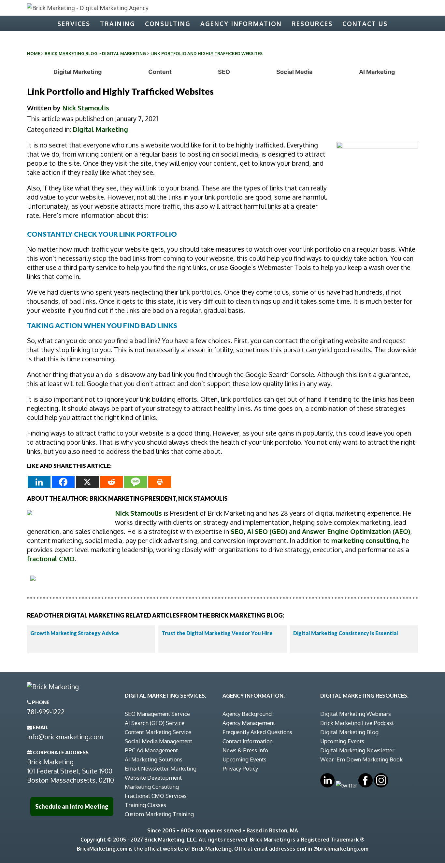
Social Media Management (158, 741)
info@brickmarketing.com (65, 736)
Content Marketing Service (158, 732)
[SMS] (135, 482)
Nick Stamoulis (85, 108)
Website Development (153, 777)
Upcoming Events (244, 759)
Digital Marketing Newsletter (357, 750)
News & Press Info (245, 750)
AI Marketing (377, 71)
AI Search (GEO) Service (154, 722)
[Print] (159, 482)
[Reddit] (111, 482)
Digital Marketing (124, 53)
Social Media (294, 71)
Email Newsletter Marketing (160, 768)
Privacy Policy (240, 768)
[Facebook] (63, 482)
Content (160, 71)
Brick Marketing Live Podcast (357, 722)
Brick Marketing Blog (71, 53)
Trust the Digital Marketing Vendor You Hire (217, 633)
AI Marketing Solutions (153, 759)
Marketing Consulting (152, 786)
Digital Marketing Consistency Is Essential (345, 633)
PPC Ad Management (151, 750)
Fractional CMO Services (156, 795)
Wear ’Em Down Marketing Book (361, 759)
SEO (224, 71)
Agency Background (247, 713)
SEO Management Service (157, 713)
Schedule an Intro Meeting (71, 806)
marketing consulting (365, 540)
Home (33, 53)
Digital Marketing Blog (349, 732)
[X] (87, 482)
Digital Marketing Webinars (355, 713)
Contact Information (248, 741)
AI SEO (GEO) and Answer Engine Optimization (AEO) (328, 531)
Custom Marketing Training (159, 814)
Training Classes (145, 804)
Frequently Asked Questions (257, 732)
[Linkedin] (39, 482)
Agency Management (249, 722)
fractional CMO (51, 558)
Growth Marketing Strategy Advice (74, 633)
